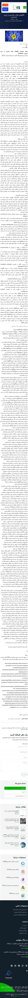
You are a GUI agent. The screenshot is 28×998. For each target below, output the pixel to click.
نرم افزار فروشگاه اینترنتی (20, 914)
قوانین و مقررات (22, 930)
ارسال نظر (24, 774)
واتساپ (15, 718)
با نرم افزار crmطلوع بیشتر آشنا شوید (19, 326)
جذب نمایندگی (22, 933)
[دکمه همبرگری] (24, 7)
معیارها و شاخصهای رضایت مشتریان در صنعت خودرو (12, 827)
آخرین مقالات (23, 928)
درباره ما (24, 925)
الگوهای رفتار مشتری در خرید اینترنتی (11, 811)
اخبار (23, 792)
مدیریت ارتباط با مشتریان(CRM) (11, 861)
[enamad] (8, 974)
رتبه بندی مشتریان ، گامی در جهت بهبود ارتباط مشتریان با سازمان (12, 819)
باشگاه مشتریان (5, 4)
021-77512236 (10, 990)
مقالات (12, 19)
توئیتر (11, 718)
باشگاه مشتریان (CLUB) (13, 869)
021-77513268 (17, 990)
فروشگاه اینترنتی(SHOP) (12, 877)
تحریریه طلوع (22, 43)
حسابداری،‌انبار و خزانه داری (19, 909)
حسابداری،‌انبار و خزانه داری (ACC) (10, 885)
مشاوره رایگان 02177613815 (5, 9)
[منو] (16, 7)
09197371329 (19, 991)
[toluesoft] (22, 965)
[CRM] (26, 965)
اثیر (27, 651)
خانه (17, 19)
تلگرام (18, 718)
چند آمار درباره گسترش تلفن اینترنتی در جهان (12, 843)
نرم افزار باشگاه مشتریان (20, 912)
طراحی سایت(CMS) (14, 893)
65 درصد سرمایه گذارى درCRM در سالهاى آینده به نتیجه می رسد (10, 835)
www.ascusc (19, 707)
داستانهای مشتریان (20, 795)
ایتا (9, 718)
